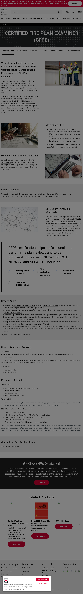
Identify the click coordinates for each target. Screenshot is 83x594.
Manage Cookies (42, 583)
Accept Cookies (42, 579)
